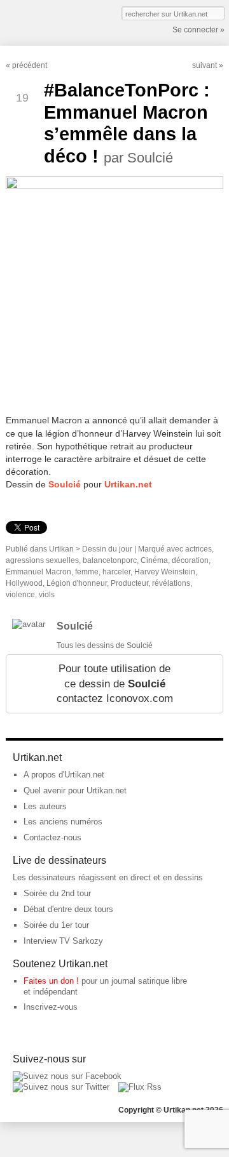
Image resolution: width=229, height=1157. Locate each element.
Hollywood (24, 583)
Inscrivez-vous (51, 1007)
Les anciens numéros (63, 821)
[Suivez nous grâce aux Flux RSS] (140, 1087)
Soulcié (64, 484)
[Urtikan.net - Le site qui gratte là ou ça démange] (52, 21)
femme (87, 571)
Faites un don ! (51, 981)
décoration (190, 560)
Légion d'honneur (76, 583)
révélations (171, 583)
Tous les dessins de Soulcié (105, 645)
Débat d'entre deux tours (68, 909)
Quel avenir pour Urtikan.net (75, 790)
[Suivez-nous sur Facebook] (67, 1076)
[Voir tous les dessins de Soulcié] (28, 624)
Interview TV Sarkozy (63, 941)
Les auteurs (45, 806)
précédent (29, 65)
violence (20, 594)
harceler (116, 571)
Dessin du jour (107, 549)
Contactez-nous (52, 837)
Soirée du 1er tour (56, 925)
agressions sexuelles (42, 560)
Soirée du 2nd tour (57, 893)
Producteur (129, 583)
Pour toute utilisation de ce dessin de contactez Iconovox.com (115, 683)
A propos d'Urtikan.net (64, 774)
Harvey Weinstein (164, 571)
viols (47, 594)
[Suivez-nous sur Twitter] (61, 1087)
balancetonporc (110, 560)
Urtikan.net (128, 484)
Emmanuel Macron (38, 571)
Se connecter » (198, 29)
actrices (198, 549)
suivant (204, 65)
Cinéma (154, 560)
